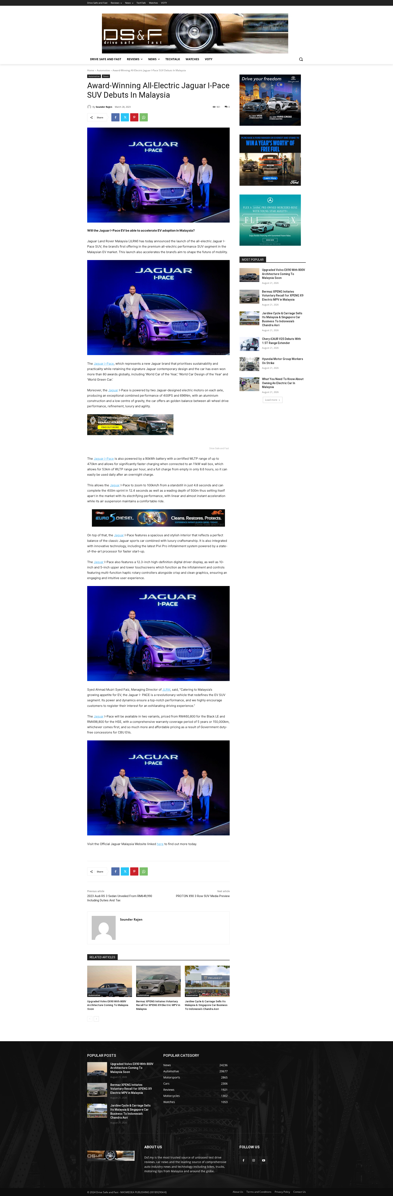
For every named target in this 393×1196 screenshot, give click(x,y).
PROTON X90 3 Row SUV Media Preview (203, 896)
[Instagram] (253, 1160)
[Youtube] (264, 1160)
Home (90, 70)
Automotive (103, 70)
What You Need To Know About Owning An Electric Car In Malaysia (283, 383)
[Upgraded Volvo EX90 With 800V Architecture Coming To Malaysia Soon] (109, 981)
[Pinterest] (134, 117)
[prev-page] (89, 1019)
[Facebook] (115, 117)
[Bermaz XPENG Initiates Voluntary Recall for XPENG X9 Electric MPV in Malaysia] (158, 981)
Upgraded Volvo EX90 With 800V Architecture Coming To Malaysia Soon (107, 1005)
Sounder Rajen (104, 106)
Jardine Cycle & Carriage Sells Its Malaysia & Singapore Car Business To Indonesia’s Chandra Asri (206, 1005)
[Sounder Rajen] (90, 107)
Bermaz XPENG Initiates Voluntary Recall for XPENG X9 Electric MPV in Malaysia (158, 1005)
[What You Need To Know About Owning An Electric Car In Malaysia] (249, 384)
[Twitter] (125, 117)
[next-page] (96, 1019)
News (106, 76)
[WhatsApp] (144, 117)
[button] (301, 59)
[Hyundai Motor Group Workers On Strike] (249, 364)
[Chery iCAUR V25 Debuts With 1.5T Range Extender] (249, 344)
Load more (271, 400)
